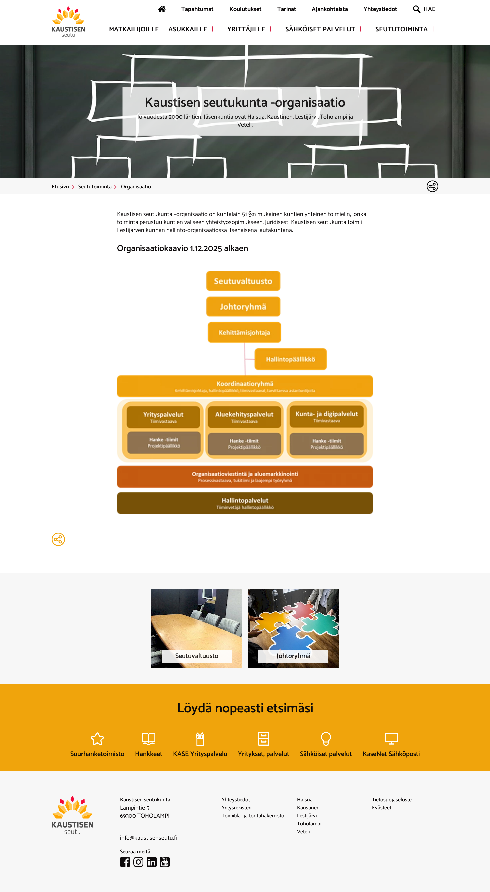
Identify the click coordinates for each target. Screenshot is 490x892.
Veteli (303, 832)
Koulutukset (245, 9)
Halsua (305, 800)
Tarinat (286, 9)
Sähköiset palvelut (320, 30)
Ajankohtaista (330, 9)
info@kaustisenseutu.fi (148, 838)
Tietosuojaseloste (392, 800)
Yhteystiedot (380, 9)
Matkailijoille (134, 30)
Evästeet (381, 808)
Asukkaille (187, 30)
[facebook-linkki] (126, 863)
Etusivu (60, 187)
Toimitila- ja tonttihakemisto (253, 816)
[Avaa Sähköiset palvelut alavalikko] (360, 29)
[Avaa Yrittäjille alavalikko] (270, 29)
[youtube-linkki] (166, 863)
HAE (429, 9)
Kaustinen (308, 808)
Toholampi (309, 824)
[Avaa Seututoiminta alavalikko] (433, 29)
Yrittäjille (246, 30)
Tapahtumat (197, 9)
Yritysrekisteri (236, 808)
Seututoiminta (401, 30)
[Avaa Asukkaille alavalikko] (212, 29)
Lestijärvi (307, 816)
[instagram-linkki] (140, 863)
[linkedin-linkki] (153, 863)
